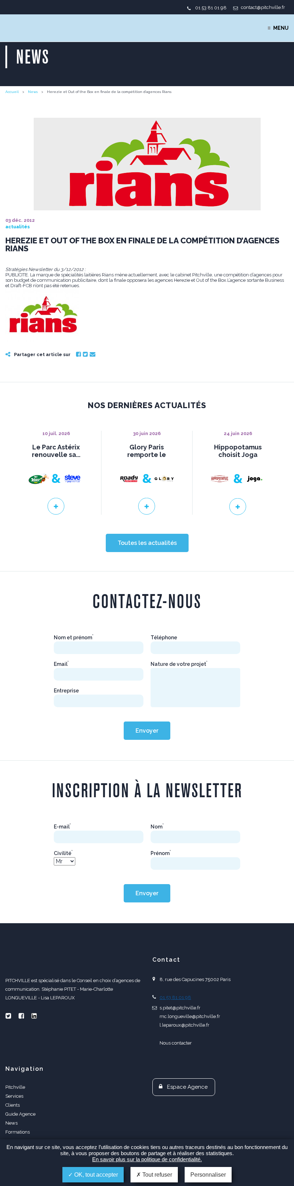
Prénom (161, 853)
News (33, 92)
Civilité (63, 853)
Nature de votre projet (179, 664)
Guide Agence (20, 1114)
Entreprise (66, 691)
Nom (157, 827)
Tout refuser (156, 1175)
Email (92, 354)
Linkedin (34, 1016)
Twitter (85, 354)
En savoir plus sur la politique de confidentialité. (147, 1159)
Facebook (78, 354)
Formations (17, 1132)
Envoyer (147, 730)
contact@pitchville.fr (263, 7)
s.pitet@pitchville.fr (180, 1007)
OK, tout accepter (95, 1175)
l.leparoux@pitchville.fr (184, 1025)
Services (14, 1096)
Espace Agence (187, 1087)
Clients (12, 1105)
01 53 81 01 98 (211, 7)
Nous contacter (176, 1043)
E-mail (62, 827)
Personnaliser (208, 1175)
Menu (281, 28)
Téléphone (164, 637)
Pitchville (15, 1087)
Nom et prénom (74, 637)
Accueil (12, 92)
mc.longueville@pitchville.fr (190, 1016)
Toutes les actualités (147, 543)
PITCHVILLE (34, 28)
